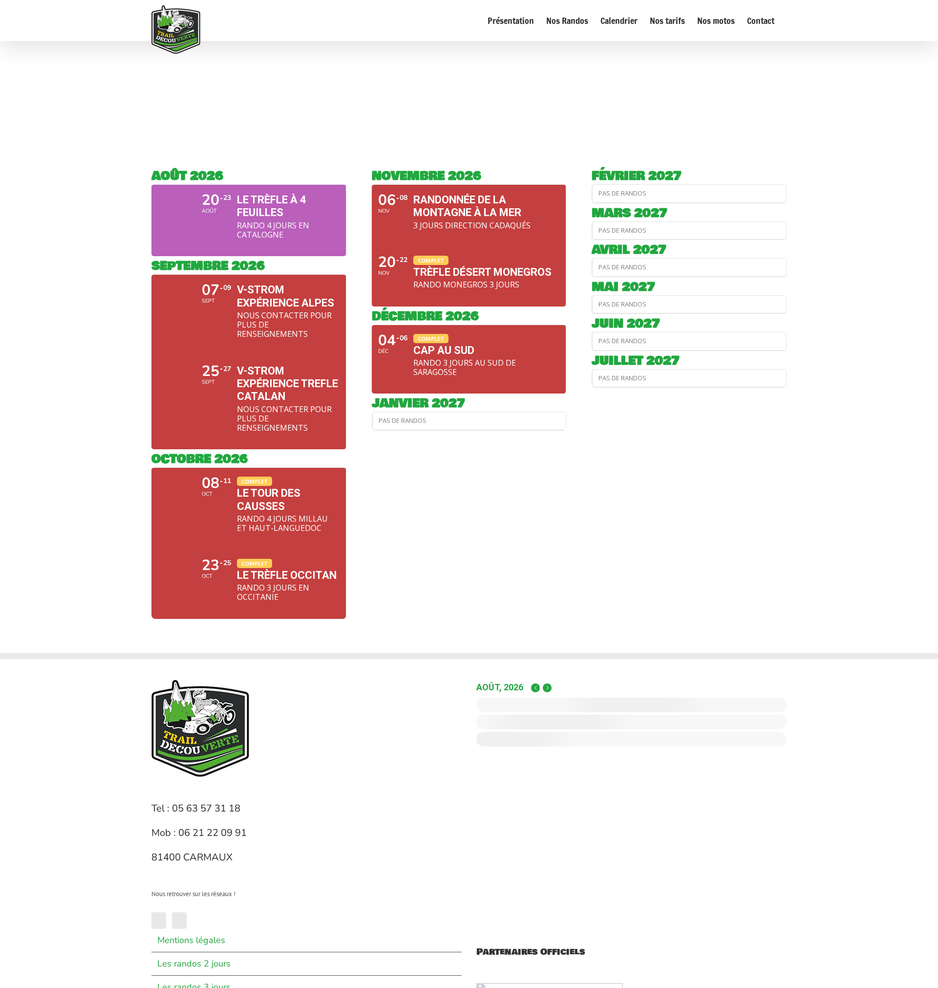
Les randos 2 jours (194, 963)
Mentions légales (191, 940)
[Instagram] (179, 920)
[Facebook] (158, 920)
